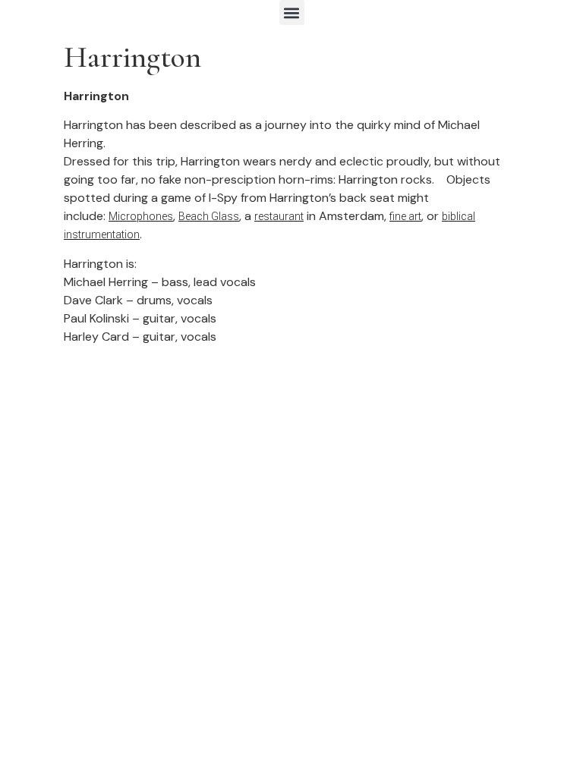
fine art (405, 216)
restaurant (279, 216)
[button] (291, 12)
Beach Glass (208, 216)
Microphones (141, 216)
